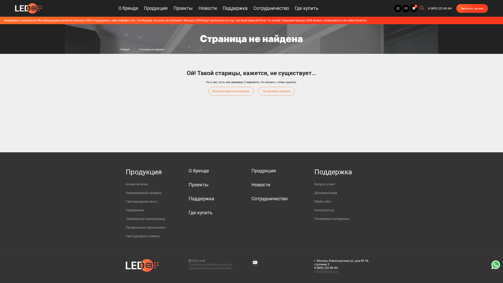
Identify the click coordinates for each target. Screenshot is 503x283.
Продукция (156, 8)
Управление (135, 210)
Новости (207, 8)
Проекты (183, 8)
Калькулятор (324, 210)
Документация (325, 193)
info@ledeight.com (326, 271)
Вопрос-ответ (324, 184)
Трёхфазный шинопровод (145, 219)
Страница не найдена (151, 49)
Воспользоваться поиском (231, 91)
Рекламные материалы (332, 219)
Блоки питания (137, 184)
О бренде (128, 8)
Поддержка (235, 8)
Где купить (306, 8)
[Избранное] (398, 8)
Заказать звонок (472, 8)
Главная (124, 49)
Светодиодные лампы (143, 236)
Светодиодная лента (141, 201)
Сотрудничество (271, 8)
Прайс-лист (323, 201)
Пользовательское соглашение (210, 268)
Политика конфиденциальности (210, 264)
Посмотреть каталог (276, 91)
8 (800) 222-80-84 (326, 268)
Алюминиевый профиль (144, 193)
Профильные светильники (145, 227)
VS (406, 8)
